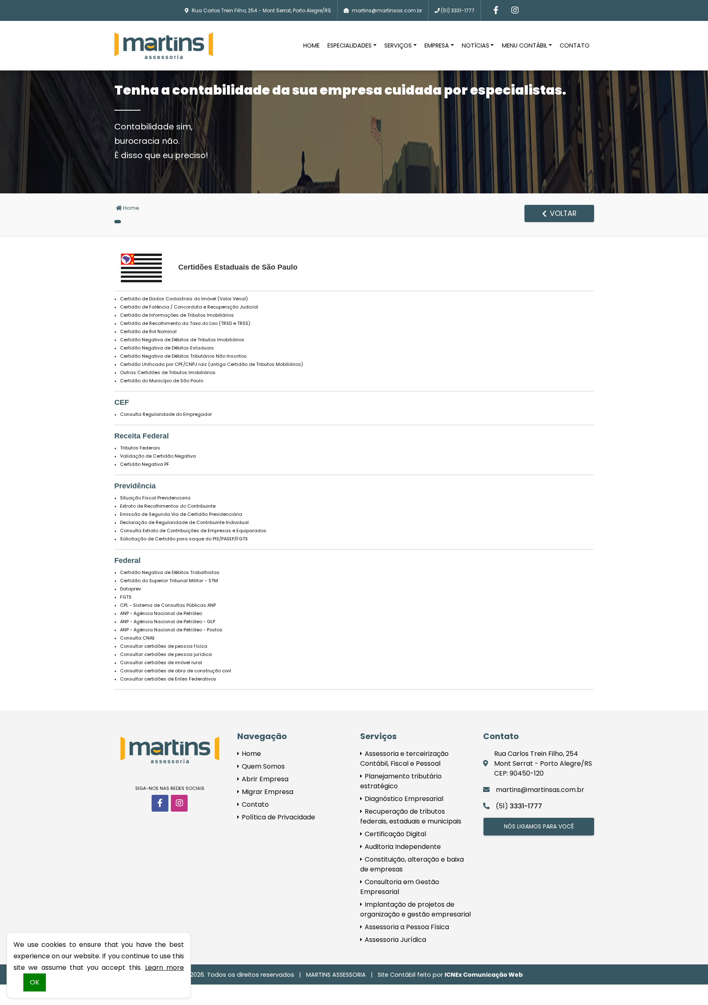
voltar (562, 213)
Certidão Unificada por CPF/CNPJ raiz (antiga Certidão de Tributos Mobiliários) (211, 364)
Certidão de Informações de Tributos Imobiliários (177, 315)
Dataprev (130, 588)
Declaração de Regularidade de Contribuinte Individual (184, 522)
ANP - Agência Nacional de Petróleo (161, 613)
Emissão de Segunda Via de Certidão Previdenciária (181, 514)
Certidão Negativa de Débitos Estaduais (167, 348)
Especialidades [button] (349, 45)
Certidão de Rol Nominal (148, 331)
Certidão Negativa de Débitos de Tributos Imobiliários (182, 339)
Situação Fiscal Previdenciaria (155, 498)
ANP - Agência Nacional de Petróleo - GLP (167, 621)
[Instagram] (514, 10)
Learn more (164, 967)
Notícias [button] (475, 45)
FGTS (126, 597)
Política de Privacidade (277, 817)
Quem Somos (262, 766)
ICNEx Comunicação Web (484, 975)
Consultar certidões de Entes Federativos (168, 679)
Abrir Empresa (264, 779)
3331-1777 (457, 10)
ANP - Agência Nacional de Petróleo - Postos (171, 629)
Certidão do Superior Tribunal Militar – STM (169, 580)
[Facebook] (496, 10)
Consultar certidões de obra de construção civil (175, 670)
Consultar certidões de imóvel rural (161, 662)
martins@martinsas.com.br (387, 10)
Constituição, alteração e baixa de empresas (412, 864)
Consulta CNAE (137, 638)
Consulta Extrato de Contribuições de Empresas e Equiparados (193, 530)
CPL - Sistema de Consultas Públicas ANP (168, 605)
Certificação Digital (394, 834)
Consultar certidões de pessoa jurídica (166, 654)
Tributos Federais (140, 448)
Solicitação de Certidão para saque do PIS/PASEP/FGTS (184, 538)
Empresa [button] (436, 45)
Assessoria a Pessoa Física (406, 927)
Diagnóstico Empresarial (403, 798)
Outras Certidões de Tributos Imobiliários (168, 372)
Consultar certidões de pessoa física (163, 646)
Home (311, 45)
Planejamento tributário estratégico (401, 781)
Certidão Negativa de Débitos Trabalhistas (170, 572)
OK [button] (34, 982)
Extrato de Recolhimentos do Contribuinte (168, 506)
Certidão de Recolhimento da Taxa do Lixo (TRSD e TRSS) (185, 323)
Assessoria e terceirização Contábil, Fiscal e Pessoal (404, 758)
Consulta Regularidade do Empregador (166, 414)
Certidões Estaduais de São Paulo (237, 267)
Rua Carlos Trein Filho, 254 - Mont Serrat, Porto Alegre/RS (261, 10)
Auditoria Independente (402, 846)
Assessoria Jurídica (394, 939)
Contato (575, 45)
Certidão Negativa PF (144, 464)
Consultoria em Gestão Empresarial (399, 886)
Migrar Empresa (266, 791)
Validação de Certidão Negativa (158, 456)
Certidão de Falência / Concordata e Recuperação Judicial (189, 307)
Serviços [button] (398, 45)
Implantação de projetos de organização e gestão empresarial (415, 909)
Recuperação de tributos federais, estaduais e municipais (410, 816)
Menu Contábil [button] (524, 45)
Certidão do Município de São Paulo (161, 380)
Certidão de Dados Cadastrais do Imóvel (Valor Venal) (184, 298)
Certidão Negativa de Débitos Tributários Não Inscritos (183, 356)
